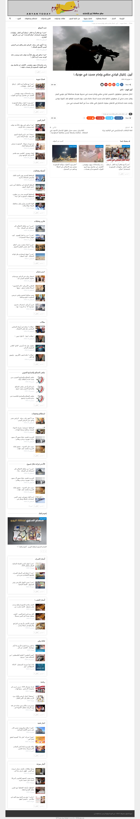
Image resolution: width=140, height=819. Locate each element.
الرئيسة (122, 18)
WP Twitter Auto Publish (62, 818)
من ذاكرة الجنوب (74, 18)
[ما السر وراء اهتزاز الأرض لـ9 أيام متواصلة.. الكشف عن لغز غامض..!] (40, 648)
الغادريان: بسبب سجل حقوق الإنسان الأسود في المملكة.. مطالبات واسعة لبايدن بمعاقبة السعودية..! (69, 131)
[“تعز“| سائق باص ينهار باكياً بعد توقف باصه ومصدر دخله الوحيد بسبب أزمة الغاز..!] (40, 127)
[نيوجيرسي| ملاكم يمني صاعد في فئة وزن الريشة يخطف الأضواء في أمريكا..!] (40, 708)
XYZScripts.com (80, 818)
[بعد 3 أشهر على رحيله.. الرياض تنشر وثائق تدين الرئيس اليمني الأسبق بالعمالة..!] (40, 420)
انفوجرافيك (43, 518)
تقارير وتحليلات (46, 18)
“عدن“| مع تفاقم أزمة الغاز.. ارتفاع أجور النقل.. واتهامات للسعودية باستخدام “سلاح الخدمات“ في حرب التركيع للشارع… (28, 35)
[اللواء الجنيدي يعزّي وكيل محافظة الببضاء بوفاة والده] (40, 206)
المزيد (19, 18)
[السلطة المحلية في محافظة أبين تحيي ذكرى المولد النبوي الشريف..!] (40, 187)
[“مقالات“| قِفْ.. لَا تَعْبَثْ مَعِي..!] (40, 338)
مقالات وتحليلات (59, 18)
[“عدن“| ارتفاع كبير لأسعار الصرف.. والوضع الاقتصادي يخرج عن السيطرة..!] (40, 575)
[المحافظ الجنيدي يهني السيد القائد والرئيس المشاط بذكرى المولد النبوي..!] (40, 178)
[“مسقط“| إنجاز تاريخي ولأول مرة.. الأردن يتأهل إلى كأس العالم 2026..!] (40, 698)
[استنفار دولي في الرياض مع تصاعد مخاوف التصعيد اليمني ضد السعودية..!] (40, 279)
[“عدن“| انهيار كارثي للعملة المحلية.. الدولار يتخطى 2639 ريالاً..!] (40, 566)
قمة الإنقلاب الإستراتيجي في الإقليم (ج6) (117, 130)
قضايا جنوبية (88, 18)
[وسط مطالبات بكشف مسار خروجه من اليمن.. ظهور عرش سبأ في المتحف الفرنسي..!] (40, 771)
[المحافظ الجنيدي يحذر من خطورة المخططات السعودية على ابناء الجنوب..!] (40, 196)
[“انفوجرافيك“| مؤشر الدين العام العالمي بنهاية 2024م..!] (27, 531)
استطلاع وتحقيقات (31, 18)
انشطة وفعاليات (101, 18)
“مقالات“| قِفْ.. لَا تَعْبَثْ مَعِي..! (24, 336)
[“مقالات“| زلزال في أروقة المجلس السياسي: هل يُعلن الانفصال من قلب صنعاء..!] (40, 329)
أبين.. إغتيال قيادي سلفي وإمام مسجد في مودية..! (114, 114)
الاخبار (114, 18)
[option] (27, 533)
